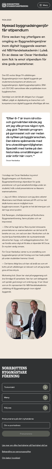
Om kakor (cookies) (11, 458)
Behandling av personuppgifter (16, 451)
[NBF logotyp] (15, 5)
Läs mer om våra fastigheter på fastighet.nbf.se (24, 445)
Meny (45, 5)
